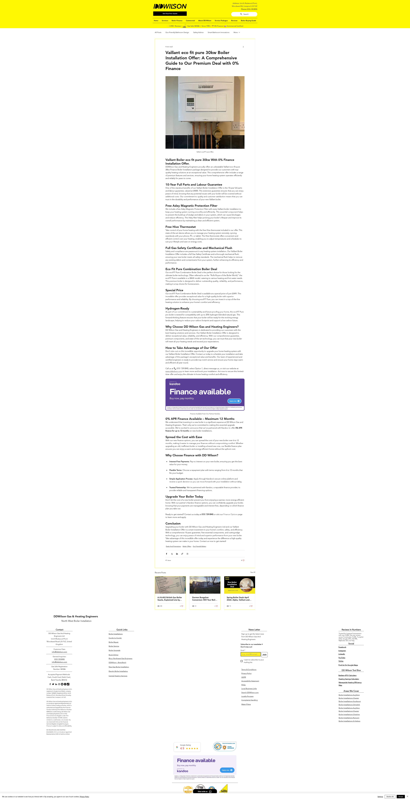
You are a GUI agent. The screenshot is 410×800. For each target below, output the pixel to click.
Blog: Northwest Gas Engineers (120, 658)
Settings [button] (380, 797)
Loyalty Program (247, 696)
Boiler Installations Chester (349, 698)
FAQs (243, 685)
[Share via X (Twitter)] (172, 554)
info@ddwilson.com (59, 652)
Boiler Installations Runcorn (349, 718)
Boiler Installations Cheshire (349, 714)
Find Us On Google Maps (348, 665)
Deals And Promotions (173, 546)
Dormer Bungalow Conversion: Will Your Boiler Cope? (204, 598)
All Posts (158, 32)
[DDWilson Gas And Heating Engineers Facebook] (50, 684)
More (236, 32)
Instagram (342, 651)
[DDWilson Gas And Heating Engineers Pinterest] (65, 684)
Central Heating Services (118, 676)
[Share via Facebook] (166, 554)
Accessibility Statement (250, 681)
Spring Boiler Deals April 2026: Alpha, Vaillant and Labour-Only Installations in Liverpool (239, 598)
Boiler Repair (113, 642)
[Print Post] (187, 554)
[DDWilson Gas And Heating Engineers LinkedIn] (56, 684)
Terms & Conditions (248, 670)
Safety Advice (198, 32)
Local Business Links (249, 689)
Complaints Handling (249, 700)
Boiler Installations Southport (350, 701)
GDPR (243, 677)
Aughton (356, 695)
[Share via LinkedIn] (177, 554)
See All (252, 572)
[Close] (407, 796)
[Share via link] (182, 554)
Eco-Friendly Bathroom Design (177, 32)
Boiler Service (114, 646)
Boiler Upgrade (114, 650)
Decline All (390, 797)
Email (243, 650)
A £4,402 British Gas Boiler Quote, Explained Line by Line (169, 598)
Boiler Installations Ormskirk (349, 705)
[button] (165, 21)
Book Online (113, 655)
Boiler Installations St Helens (349, 721)
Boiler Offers (187, 546)
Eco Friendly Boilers (199, 546)
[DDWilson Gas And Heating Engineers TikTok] (68, 684)
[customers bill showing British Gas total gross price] (170, 585)
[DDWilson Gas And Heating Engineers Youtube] (62, 684)
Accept (400, 797)
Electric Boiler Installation (118, 671)
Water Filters (246, 704)
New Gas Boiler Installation (119, 667)
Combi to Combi (115, 638)
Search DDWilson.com (250, 692)
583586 (63, 669)
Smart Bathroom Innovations (218, 32)
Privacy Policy (246, 673)
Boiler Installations (116, 634)
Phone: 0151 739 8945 (249, 9)
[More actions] (243, 46)
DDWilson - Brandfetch (117, 662)
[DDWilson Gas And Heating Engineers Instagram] (59, 684)
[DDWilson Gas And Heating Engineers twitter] (53, 684)
